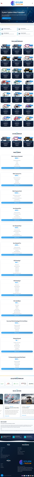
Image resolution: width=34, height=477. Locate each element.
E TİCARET (19, 450)
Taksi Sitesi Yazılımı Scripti (28, 73)
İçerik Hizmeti (17, 339)
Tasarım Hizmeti (17, 174)
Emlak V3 (28, 85)
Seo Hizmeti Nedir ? (22, 407)
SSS (1, 452)
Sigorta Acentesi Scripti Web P (17, 85)
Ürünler (2, 450)
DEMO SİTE (5, 51)
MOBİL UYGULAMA (20, 452)
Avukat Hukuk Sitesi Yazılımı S (5, 61)
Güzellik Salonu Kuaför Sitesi (28, 49)
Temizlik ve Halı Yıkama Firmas (17, 73)
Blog (1, 451)
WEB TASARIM (19, 447)
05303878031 (17, 436)
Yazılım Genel (7, 406)
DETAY (6, 125)
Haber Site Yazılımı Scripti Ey (5, 85)
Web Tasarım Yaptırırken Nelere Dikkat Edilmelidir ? (8, 408)
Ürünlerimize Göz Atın (6, 18)
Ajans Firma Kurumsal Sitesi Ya (17, 49)
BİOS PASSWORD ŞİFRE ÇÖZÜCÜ (5, 455)
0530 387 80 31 (29, 436)
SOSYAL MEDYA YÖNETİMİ (21, 451)
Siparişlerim (2, 467)
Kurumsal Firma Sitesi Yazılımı (28, 61)
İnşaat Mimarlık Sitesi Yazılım (17, 61)
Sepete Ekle (17, 185)
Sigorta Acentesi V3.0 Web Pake (6, 49)
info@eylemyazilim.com (7, 436)
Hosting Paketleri (17, 261)
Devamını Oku (20, 415)
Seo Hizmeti (17, 209)
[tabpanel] (17, 15)
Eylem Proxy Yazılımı (3, 457)
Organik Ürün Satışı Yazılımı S (5, 73)
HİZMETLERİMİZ (3, 447)
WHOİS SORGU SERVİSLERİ (4, 456)
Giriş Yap (2, 463)
